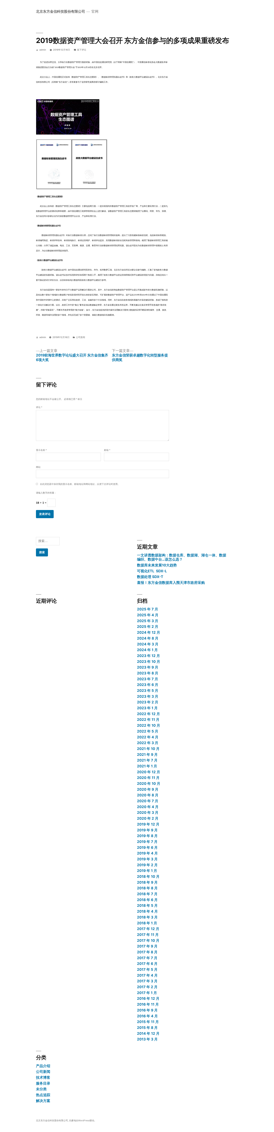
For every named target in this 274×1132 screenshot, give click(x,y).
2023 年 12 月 (148, 656)
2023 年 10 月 (148, 661)
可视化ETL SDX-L (152, 571)
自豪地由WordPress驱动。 (82, 1120)
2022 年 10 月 (148, 725)
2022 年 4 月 (147, 737)
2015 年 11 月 (148, 1022)
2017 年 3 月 (147, 981)
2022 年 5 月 (147, 731)
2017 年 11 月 (148, 934)
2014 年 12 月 (148, 1033)
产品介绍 (43, 1066)
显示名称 (41, 450)
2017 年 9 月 (147, 946)
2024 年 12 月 (148, 632)
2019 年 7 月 (147, 842)
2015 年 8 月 (147, 1027)
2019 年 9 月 (147, 830)
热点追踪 (43, 1095)
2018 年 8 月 (147, 888)
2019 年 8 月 (147, 836)
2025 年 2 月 (147, 626)
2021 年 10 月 (148, 749)
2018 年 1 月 (147, 923)
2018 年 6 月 (147, 900)
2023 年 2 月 (147, 702)
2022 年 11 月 (148, 719)
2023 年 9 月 (147, 667)
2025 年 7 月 (147, 609)
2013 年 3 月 (147, 1039)
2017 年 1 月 (147, 993)
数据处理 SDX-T (150, 577)
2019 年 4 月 (147, 853)
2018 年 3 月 (147, 917)
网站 (38, 467)
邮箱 (107, 450)
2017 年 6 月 (147, 963)
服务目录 (43, 1083)
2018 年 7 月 (147, 894)
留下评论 (81, 49)
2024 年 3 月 (147, 644)
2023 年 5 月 (147, 690)
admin (42, 49)
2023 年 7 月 (147, 679)
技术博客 (43, 1077)
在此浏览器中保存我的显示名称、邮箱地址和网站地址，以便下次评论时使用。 (80, 484)
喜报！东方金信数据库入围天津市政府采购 (171, 582)
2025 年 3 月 (147, 621)
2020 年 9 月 (147, 789)
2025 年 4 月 (147, 615)
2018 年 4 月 (147, 911)
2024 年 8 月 (147, 638)
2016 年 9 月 (147, 1010)
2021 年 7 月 (147, 760)
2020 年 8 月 (147, 795)
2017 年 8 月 (147, 952)
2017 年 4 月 (147, 975)
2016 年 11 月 (148, 1004)
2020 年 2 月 (147, 818)
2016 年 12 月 (148, 998)
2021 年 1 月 (147, 766)
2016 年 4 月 (147, 1016)
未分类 (41, 1089)
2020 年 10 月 (148, 783)
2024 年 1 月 (147, 650)
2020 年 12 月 (148, 772)
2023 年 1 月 (147, 708)
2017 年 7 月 (147, 958)
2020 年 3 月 (147, 812)
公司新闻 (80, 337)
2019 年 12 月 (148, 824)
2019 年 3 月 (147, 859)
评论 (39, 407)
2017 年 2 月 (147, 987)
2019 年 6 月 (147, 847)
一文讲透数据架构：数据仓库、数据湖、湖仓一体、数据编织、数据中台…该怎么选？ (181, 557)
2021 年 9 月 (147, 754)
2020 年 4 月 (148, 807)
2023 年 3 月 (147, 696)
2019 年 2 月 (147, 865)
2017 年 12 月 (148, 929)
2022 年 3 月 (147, 743)
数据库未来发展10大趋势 (157, 565)
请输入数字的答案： (46, 492)
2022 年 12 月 (148, 714)
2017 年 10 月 (148, 940)
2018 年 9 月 (147, 882)
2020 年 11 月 (148, 778)
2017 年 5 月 (147, 969)
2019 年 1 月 (147, 870)
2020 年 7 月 (147, 801)
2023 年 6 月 (147, 685)
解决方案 (43, 1101)
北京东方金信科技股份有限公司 (60, 11)
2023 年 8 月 (147, 673)
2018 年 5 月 (147, 905)
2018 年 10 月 (148, 876)
